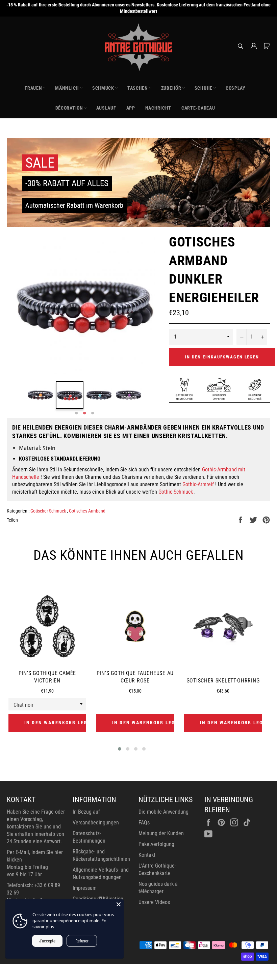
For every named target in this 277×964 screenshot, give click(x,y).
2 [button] (84, 413)
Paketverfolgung (156, 844)
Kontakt (146, 855)
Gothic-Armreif (198, 484)
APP (130, 108)
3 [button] (92, 413)
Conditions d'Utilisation (98, 899)
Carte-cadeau (198, 108)
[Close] (118, 904)
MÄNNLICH (67, 88)
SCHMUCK (103, 88)
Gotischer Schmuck (48, 511)
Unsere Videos (154, 902)
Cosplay (236, 88)
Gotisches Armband (87, 511)
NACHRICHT (158, 108)
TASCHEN (137, 88)
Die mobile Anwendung (163, 812)
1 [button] (76, 413)
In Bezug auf (86, 812)
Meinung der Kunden (161, 833)
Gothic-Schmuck (175, 492)
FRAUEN (33, 88)
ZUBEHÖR (171, 88)
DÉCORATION (69, 108)
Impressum (85, 888)
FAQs (144, 822)
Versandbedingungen (96, 822)
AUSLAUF (106, 108)
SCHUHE (203, 88)
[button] (120, 749)
